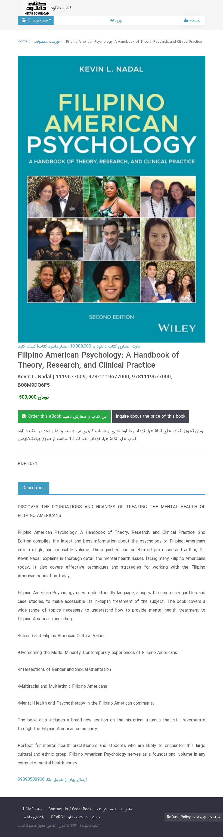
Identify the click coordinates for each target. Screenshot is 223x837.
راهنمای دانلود (33, 817)
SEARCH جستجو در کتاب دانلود (75, 817)
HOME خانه (32, 809)
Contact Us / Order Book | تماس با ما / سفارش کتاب (90, 809)
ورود (118, 20)
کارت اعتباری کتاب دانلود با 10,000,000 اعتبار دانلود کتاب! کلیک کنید (79, 346)
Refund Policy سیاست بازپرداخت (193, 817)
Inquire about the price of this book (150, 416)
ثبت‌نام (194, 20)
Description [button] (33, 488)
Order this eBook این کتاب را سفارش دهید (67, 416)
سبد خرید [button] (37, 20)
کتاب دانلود (61, 8)
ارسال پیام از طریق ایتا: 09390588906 (52, 779)
